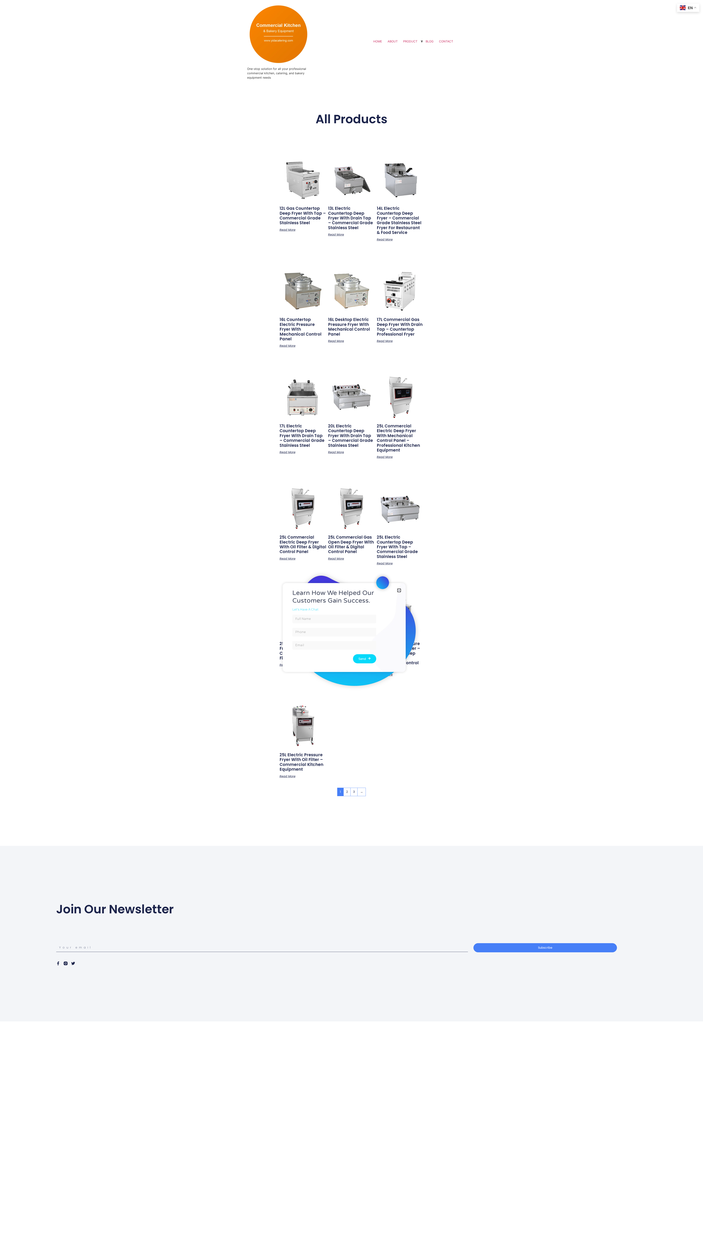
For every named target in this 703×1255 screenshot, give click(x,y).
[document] (351, 627)
